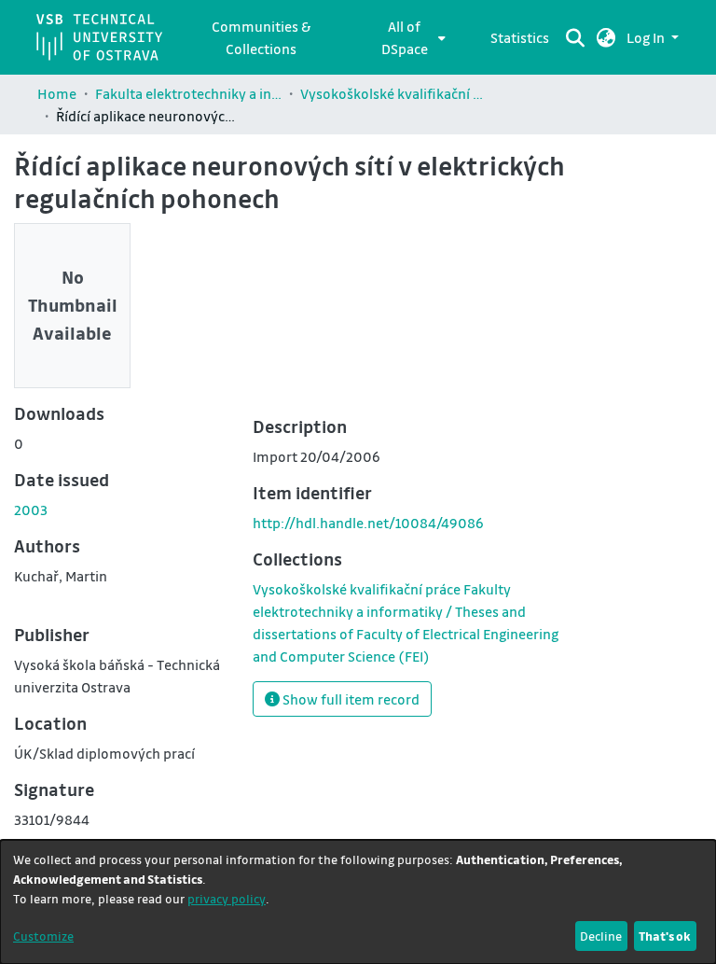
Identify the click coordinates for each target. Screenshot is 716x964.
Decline (601, 935)
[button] (606, 37)
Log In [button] (647, 37)
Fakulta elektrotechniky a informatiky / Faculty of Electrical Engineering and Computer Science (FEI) (188, 93)
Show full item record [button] (350, 699)
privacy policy (226, 898)
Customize (43, 935)
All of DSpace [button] (404, 37)
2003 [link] (31, 509)
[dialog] (358, 902)
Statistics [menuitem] (519, 37)
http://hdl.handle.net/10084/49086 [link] (368, 522)
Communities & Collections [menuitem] (261, 37)
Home (56, 93)
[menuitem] (410, 37)
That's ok (665, 935)
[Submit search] (575, 37)
